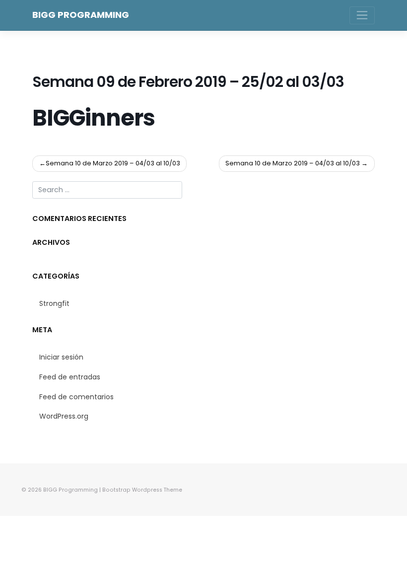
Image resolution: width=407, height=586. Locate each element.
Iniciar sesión (61, 357)
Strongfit (54, 303)
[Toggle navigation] (362, 15)
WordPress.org (63, 416)
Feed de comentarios (76, 397)
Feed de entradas (69, 377)
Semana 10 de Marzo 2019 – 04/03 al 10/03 (113, 163)
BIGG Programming (80, 14)
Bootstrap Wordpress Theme (142, 490)
